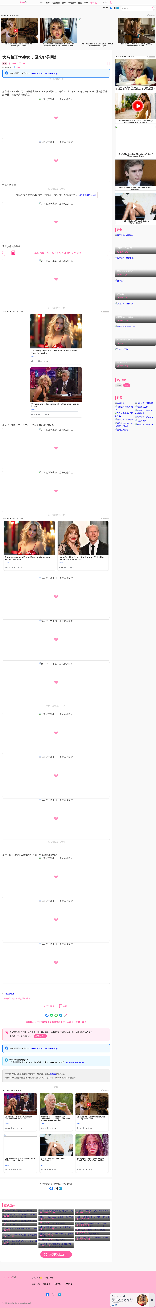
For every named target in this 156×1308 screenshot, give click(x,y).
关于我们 (57, 1283)
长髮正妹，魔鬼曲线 (124, 271)
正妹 (48, 2)
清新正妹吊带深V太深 (125, 339)
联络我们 (68, 1283)
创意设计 (72, 2)
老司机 (93, 2)
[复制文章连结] (65, 1015)
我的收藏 (49, 1277)
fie (26, 2)
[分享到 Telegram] (60, 1015)
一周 (119, 385)
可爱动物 (56, 2)
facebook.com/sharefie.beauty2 (44, 73)
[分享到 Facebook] (47, 1015)
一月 (127, 385)
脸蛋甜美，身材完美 (124, 316)
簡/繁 (105, 2)
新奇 (64, 2)
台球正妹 (120, 294)
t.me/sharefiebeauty (75, 1062)
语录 (86, 2)
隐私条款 (46, 1283)
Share (22, 2)
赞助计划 (36, 1277)
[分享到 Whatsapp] (51, 1015)
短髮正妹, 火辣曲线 (124, 248)
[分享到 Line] (56, 1015)
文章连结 (53, 1074)
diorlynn (10, 993)
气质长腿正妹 (121, 362)
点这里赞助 (40, 1036)
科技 (80, 2)
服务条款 (36, 1283)
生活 (42, 2)
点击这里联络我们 (87, 194)
